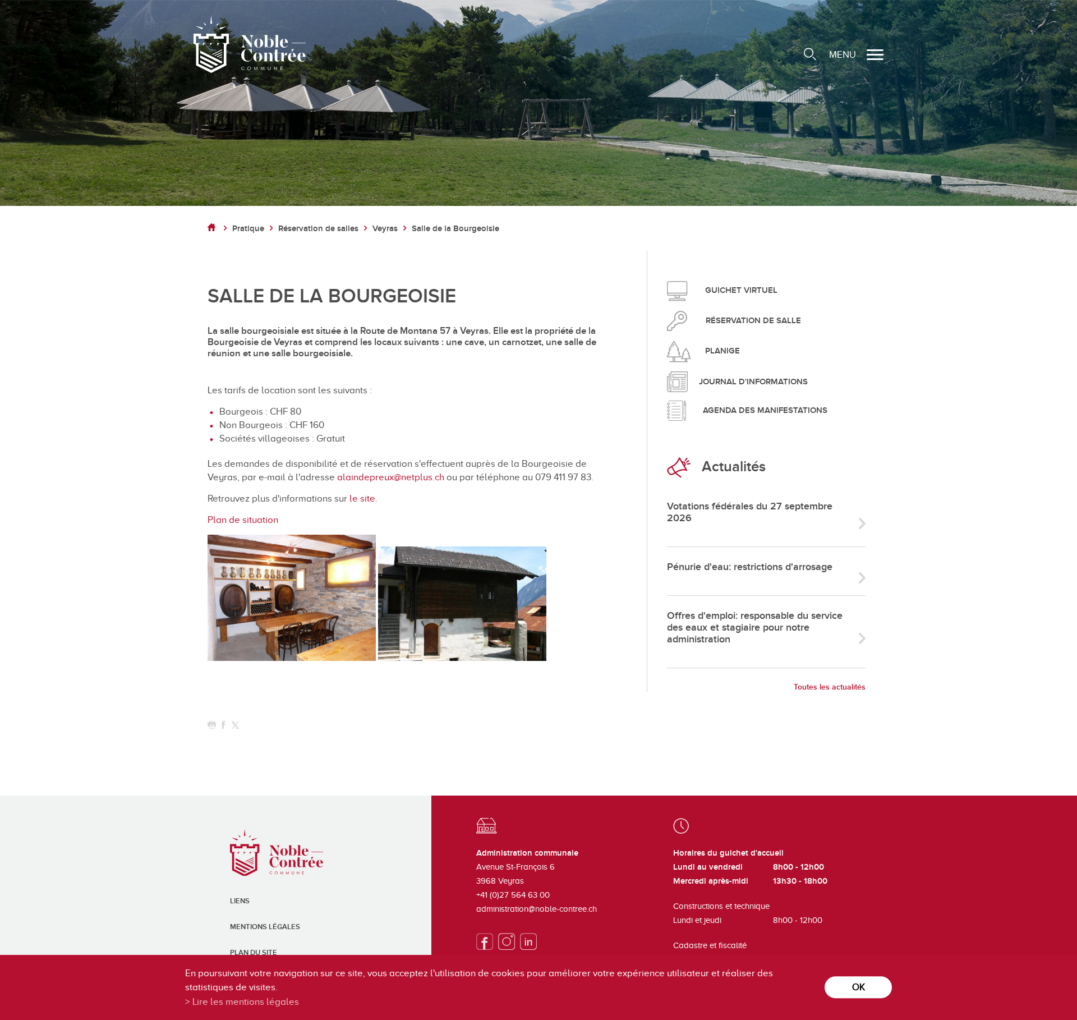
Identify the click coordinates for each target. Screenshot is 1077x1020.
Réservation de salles (318, 228)
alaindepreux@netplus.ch (390, 477)
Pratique (248, 228)
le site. (363, 498)
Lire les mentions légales (245, 1001)
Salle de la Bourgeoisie (455, 228)
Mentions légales (265, 926)
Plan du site (253, 952)
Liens (240, 901)
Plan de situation (243, 519)
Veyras (385, 228)
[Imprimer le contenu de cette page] (212, 725)
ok (858, 987)
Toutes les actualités (830, 687)
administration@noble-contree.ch (536, 908)
